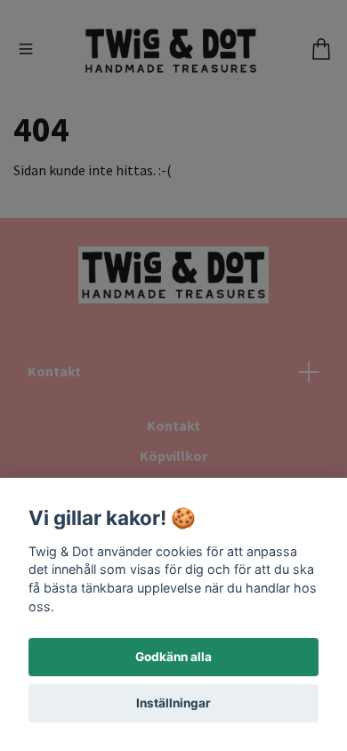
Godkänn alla (173, 657)
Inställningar (173, 703)
